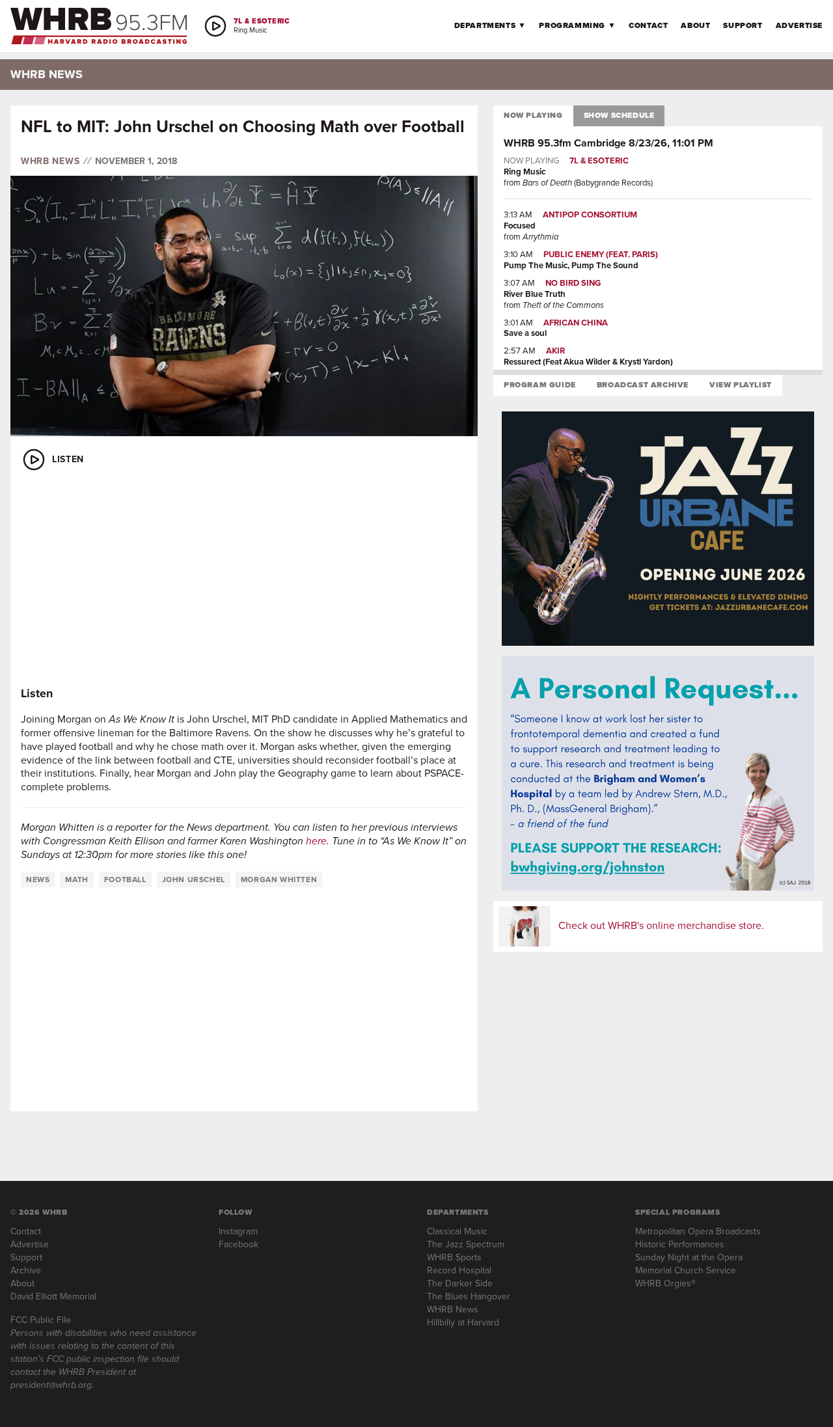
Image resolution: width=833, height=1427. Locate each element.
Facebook (238, 1244)
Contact (648, 25)
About (695, 25)
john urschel (193, 879)
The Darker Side (460, 1283)
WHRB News (50, 161)
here (316, 840)
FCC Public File (40, 1320)
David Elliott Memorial (53, 1296)
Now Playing (533, 115)
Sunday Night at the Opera (689, 1257)
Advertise (799, 25)
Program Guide (540, 385)
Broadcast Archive (643, 385)
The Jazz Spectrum (465, 1244)
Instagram (238, 1231)
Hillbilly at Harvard (463, 1322)
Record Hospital (459, 1270)
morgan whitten (279, 879)
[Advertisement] (244, 579)
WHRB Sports (454, 1257)
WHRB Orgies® (665, 1283)
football (125, 879)
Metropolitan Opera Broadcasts (698, 1231)
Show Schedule (619, 115)
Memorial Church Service (685, 1270)
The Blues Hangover (468, 1296)
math (76, 879)
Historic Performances (679, 1244)
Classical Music (457, 1231)
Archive (25, 1270)
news (37, 879)
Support (742, 25)
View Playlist (740, 385)
